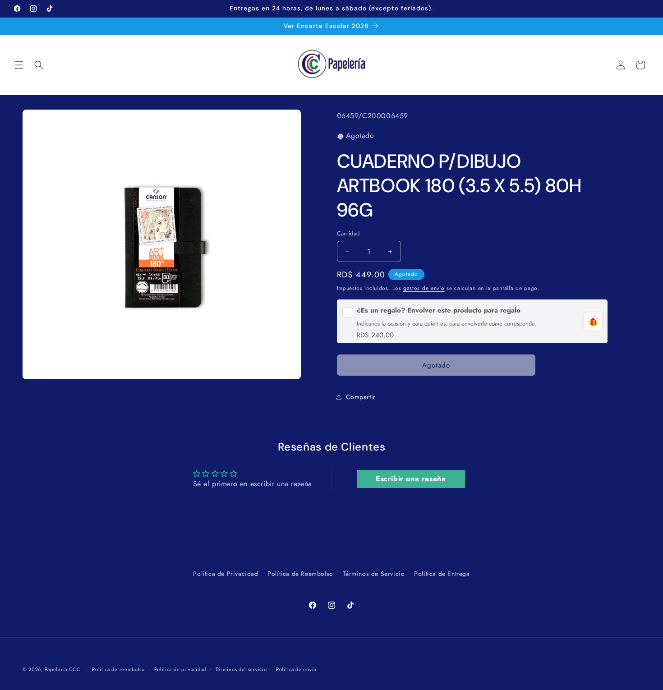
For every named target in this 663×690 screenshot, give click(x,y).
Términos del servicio (241, 668)
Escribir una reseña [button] (411, 478)
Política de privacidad (180, 668)
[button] (19, 65)
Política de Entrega (442, 573)
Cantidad (348, 234)
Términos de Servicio (374, 573)
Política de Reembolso (300, 573)
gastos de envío (424, 288)
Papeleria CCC (63, 669)
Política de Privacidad (225, 573)
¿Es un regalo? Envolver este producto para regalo (438, 310)
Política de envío (296, 668)
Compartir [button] (361, 396)
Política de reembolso (118, 668)
